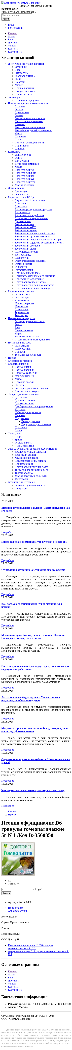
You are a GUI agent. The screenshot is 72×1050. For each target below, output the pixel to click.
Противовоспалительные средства (34, 285)
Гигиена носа (22, 294)
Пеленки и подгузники (28, 100)
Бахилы (19, 109)
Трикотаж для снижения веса (31, 469)
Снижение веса (23, 94)
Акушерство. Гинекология (30, 200)
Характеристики (17, 910)
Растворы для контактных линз (32, 388)
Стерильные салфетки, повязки (33, 339)
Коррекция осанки (25, 454)
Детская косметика (25, 400)
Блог (10, 39)
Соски (18, 430)
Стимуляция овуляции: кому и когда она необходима (33, 569)
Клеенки (20, 124)
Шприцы (20, 148)
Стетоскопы (21, 309)
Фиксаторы (21, 479)
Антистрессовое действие (29, 215)
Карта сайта (15, 51)
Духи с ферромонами (27, 163)
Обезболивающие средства (30, 260)
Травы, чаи (14, 433)
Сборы (18, 436)
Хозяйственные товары (21, 482)
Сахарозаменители (25, 91)
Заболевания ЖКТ (25, 227)
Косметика (14, 151)
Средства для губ (24, 169)
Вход (11, 24)
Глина (18, 157)
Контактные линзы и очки (30, 127)
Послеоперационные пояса (30, 460)
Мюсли (19, 85)
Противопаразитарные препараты (34, 288)
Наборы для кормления (28, 412)
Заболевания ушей (25, 248)
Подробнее (7, 532)
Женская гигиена (24, 375)
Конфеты (20, 81)
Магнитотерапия (24, 303)
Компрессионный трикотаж (30, 451)
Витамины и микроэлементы (31, 218)
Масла (18, 166)
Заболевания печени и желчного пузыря (38, 239)
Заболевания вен (24, 224)
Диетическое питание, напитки (26, 63)
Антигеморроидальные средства (33, 209)
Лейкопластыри (24, 330)
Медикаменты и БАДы (21, 197)
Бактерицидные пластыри (30, 321)
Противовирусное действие (31, 282)
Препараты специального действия (35, 275)
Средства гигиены (18, 363)
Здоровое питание (25, 75)
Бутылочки (21, 397)
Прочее (19, 139)
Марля (18, 333)
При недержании (24, 463)
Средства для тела (25, 182)
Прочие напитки (24, 88)
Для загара (21, 191)
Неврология (21, 257)
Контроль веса (23, 254)
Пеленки (20, 415)
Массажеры (21, 306)
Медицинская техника (21, 291)
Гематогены (21, 72)
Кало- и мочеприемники (29, 121)
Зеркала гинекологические (30, 118)
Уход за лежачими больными (31, 475)
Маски (18, 133)
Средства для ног (24, 175)
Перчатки (20, 136)
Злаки (18, 78)
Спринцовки (22, 145)
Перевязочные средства (21, 318)
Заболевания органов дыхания (32, 236)
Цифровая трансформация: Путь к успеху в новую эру (34, 541)
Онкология (21, 266)
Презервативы (23, 348)
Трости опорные (24, 472)
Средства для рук (24, 178)
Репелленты (21, 194)
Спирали (20, 351)
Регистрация (15, 27)
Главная (12, 33)
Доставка (13, 42)
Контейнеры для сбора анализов (33, 130)
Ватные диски (23, 366)
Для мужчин (22, 160)
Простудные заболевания (29, 278)
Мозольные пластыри (27, 336)
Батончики (21, 66)
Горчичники (22, 112)
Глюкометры (22, 297)
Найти (6, 19)
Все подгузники (30, 421)
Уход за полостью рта (27, 391)
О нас (11, 36)
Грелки (19, 115)
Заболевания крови (26, 230)
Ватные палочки (24, 369)
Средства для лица (25, 172)
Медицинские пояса (26, 457)
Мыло (18, 379)
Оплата (12, 45)
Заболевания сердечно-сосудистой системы (39, 242)
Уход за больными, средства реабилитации (32, 448)
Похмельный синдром (27, 272)
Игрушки (20, 409)
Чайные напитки (24, 445)
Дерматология (23, 221)
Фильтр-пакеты (23, 442)
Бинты (18, 324)
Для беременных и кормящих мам (34, 406)
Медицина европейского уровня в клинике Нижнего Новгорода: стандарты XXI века (32, 636)
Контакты (13, 48)
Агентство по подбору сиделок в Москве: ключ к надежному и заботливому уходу (30, 699)
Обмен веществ (23, 263)
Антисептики (22, 212)
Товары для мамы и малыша (24, 394)
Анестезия (21, 206)
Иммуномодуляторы (26, 251)
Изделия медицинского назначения (28, 103)
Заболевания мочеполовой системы (35, 233)
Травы (18, 439)
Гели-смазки (22, 345)
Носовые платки (24, 382)
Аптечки (20, 106)
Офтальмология (24, 269)
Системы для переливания (30, 142)
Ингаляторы (22, 300)
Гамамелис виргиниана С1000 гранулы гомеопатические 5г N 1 (30, 947)
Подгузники (22, 418)
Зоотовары (14, 97)
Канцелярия (21, 488)
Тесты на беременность (28, 354)
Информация (15, 907)
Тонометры (21, 315)
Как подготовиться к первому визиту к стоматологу (32, 790)
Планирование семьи (20, 342)
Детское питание (24, 403)
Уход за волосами (24, 185)
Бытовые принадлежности (30, 485)
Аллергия (20, 203)
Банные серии (23, 154)
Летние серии (16, 188)
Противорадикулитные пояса (31, 466)
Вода (17, 69)
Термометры (22, 312)
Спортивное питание (20, 360)
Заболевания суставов (27, 245)
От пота (19, 385)
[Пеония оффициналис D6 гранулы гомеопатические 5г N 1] (18, 874)
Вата (17, 327)
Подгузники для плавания (36, 424)
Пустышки (21, 427)
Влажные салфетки (26, 372)
